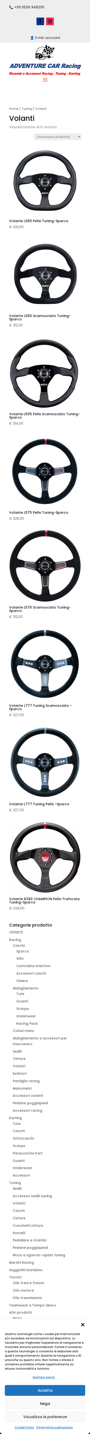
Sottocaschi (23, 1138)
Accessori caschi (31, 973)
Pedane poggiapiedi (30, 1103)
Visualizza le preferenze (45, 1416)
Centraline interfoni (33, 966)
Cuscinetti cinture (28, 1225)
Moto (17, 1318)
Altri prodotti (20, 1312)
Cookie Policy (24, 1427)
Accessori (21, 1175)
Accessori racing (27, 1110)
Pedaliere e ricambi (29, 1240)
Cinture (19, 1058)
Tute (20, 993)
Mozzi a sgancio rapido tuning (39, 1255)
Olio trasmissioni (27, 1297)
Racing (15, 939)
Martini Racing (21, 1262)
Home (13, 108)
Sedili (17, 1051)
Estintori (20, 1073)
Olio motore (23, 1290)
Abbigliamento (26, 988)
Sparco (22, 951)
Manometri (22, 1088)
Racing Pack (27, 1023)
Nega (45, 1403)
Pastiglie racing (26, 1081)
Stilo (20, 958)
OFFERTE (16, 932)
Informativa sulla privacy (54, 1427)
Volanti (19, 1066)
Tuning (27, 108)
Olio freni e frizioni (28, 1283)
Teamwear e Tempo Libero (32, 1305)
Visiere (22, 980)
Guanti (22, 1001)
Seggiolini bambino (25, 1270)
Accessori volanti (28, 1095)
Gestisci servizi (44, 1377)
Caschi (19, 945)
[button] (82, 1324)
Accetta (45, 1390)
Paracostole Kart (28, 1153)
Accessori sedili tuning (32, 1196)
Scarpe (22, 1008)
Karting (15, 1118)
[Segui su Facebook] (40, 21)
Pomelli (19, 1233)
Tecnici (15, 1277)
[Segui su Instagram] (50, 21)
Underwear (26, 1016)
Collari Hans (23, 1030)
